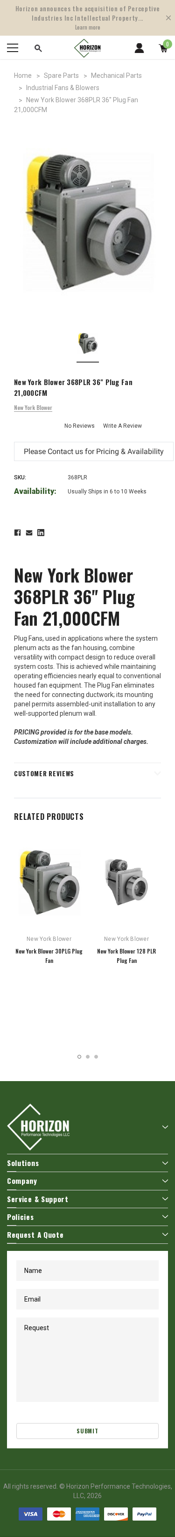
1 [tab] (79, 1057)
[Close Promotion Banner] (168, 18)
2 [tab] (88, 1057)
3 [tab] (96, 1057)
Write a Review (122, 426)
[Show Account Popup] (139, 48)
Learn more (87, 27)
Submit (87, 1431)
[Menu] (12, 47)
